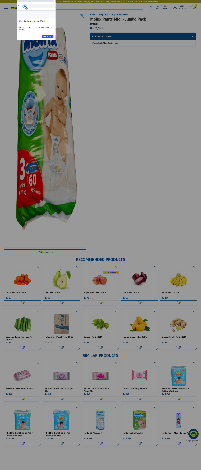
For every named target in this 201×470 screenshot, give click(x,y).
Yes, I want (48, 36)
